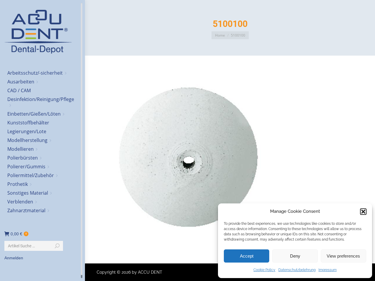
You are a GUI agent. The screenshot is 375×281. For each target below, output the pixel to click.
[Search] (57, 246)
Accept (246, 255)
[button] (363, 212)
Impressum (327, 270)
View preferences (343, 255)
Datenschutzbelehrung (297, 270)
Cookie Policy (264, 270)
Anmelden (13, 258)
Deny (295, 255)
